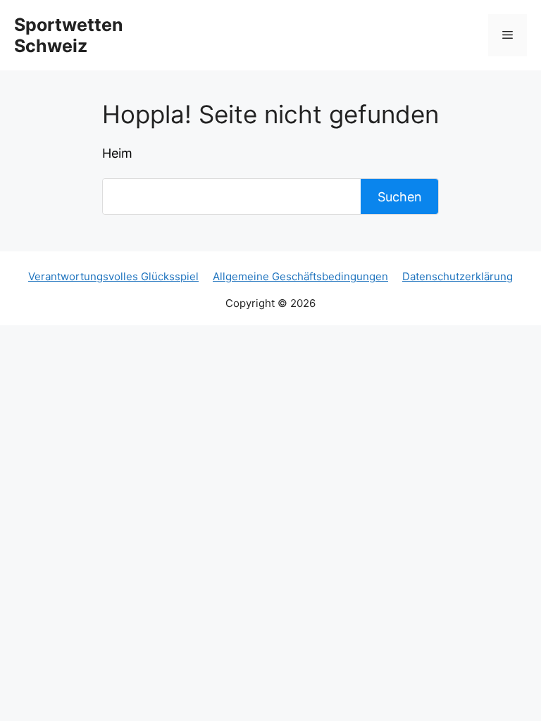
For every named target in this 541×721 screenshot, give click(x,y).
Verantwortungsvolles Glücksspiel (113, 276)
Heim (117, 153)
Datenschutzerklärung (457, 276)
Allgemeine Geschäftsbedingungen (300, 276)
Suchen (400, 196)
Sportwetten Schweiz (68, 35)
